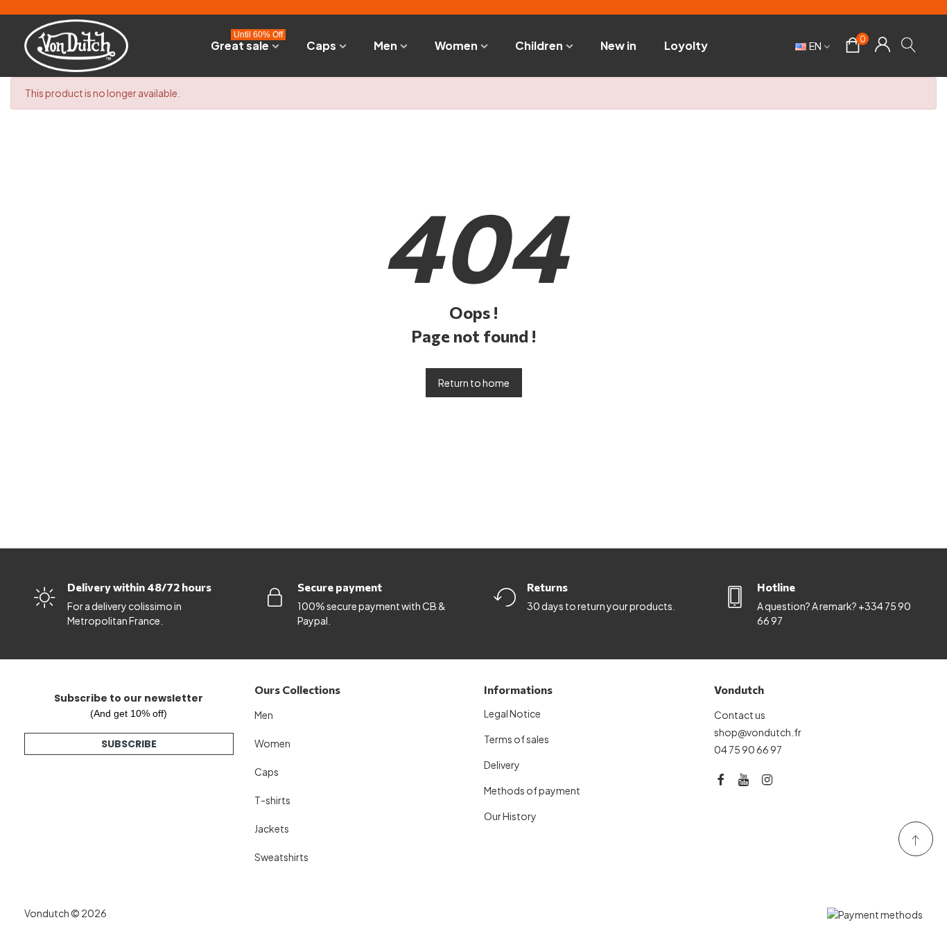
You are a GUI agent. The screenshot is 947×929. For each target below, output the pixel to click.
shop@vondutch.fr (757, 732)
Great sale (247, 43)
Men (385, 45)
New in (618, 45)
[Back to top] (915, 839)
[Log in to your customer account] (882, 45)
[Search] (909, 44)
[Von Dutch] (76, 45)
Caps (321, 45)
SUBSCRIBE (129, 744)
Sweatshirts (281, 857)
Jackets (271, 828)
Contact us (739, 715)
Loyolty (686, 45)
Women (456, 45)
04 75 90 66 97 (748, 749)
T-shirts (272, 800)
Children (539, 45)
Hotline (776, 586)
